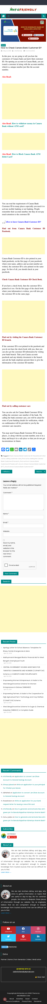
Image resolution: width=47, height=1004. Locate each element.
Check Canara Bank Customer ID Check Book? (25, 456)
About (12, 999)
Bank (3, 45)
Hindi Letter (37, 959)
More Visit (41, 977)
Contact (35, 999)
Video (29, 959)
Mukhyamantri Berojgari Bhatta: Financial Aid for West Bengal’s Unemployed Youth (23, 659)
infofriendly (18, 51)
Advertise (19, 999)
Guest (27, 999)
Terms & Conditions (13, 1001)
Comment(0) (30, 51)
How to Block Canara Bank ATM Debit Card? (21, 155)
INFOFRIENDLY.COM (23, 996)
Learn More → (6, 872)
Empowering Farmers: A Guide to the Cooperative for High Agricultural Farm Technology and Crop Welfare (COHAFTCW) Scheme (23, 697)
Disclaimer (38, 1001)
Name (6, 514)
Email (5, 522)
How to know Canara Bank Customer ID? (19, 467)
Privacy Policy (27, 1001)
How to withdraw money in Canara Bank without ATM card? (22, 125)
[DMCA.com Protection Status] (9, 947)
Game (10, 959)
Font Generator (20, 959)
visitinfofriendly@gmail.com (23, 972)
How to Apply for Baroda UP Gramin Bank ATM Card (41, 472)
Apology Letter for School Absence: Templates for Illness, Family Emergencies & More (22, 649)
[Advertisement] (23, 101)
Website (6, 531)
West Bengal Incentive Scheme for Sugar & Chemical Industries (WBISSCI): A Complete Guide (23, 708)
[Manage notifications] (5, 999)
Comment (7, 493)
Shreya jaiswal (8, 784)
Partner (4, 959)
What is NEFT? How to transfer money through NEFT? (8, 472)
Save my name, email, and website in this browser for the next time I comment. (9, 550)
